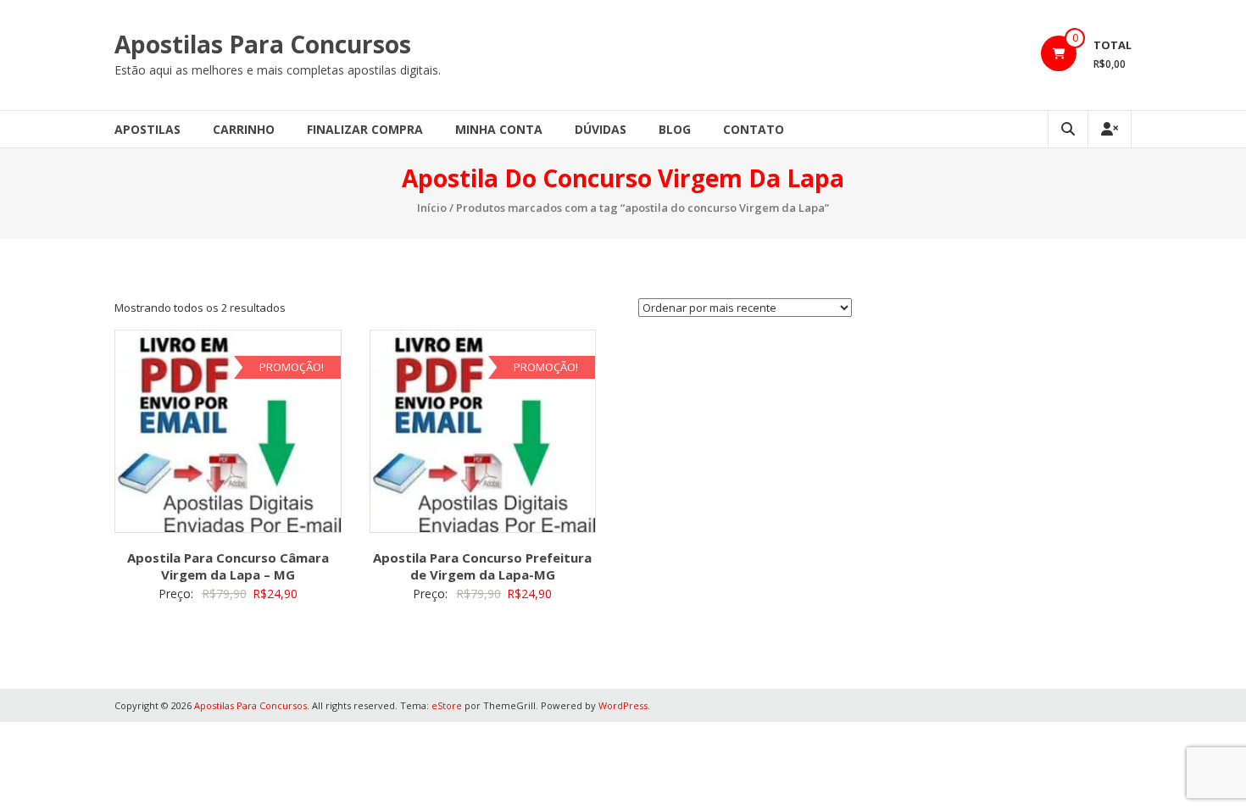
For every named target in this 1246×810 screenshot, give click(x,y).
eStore (446, 705)
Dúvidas (600, 129)
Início (432, 207)
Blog (675, 129)
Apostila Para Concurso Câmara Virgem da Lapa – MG (228, 566)
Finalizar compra (365, 129)
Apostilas (147, 129)
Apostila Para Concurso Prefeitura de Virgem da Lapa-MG (482, 566)
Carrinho (244, 129)
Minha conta (498, 129)
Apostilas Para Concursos (262, 44)
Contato (753, 129)
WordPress (623, 705)
